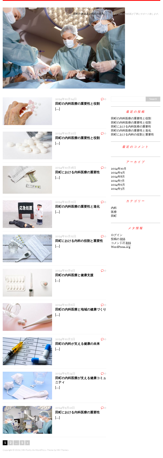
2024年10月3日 (65, 339)
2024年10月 (118, 169)
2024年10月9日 (65, 271)
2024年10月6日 (65, 305)
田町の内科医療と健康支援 (74, 275)
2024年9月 (118, 173)
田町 (114, 216)
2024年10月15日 (65, 202)
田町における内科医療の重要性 (77, 172)
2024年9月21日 (65, 408)
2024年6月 (118, 185)
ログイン (116, 235)
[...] (57, 109)
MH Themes (63, 450)
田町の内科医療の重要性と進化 (77, 206)
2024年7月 (118, 181)
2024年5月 (118, 189)
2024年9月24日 (65, 374)
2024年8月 (118, 177)
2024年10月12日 (65, 236)
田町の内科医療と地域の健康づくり (80, 309)
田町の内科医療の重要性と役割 (77, 103)
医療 (114, 212)
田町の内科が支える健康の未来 (77, 343)
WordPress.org (120, 247)
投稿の (118, 239)
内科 (114, 208)
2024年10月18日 (65, 168)
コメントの (121, 243)
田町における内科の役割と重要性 (79, 240)
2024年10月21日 (65, 134)
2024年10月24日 (66, 99)
